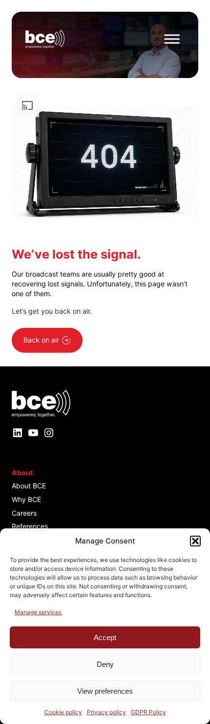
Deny (105, 664)
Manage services (38, 612)
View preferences (105, 691)
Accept (105, 637)
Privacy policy (106, 712)
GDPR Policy (148, 712)
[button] (195, 541)
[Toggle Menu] (172, 38)
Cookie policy (63, 712)
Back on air (41, 340)
